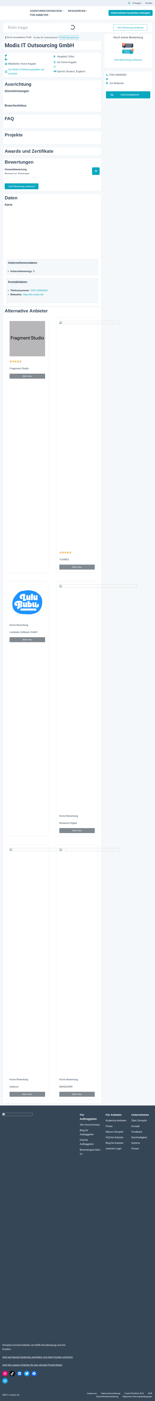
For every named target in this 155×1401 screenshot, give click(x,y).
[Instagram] (5, 1373)
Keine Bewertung (19, 625)
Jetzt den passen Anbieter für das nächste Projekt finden (32, 1365)
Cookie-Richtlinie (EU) (134, 1393)
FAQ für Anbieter (114, 1137)
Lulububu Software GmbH (23, 632)
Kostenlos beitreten (116, 1120)
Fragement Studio (19, 368)
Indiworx (14, 1086)
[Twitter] (27, 1373)
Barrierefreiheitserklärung (107, 1396)
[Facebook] (34, 1373)
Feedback (136, 1132)
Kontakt (148, 3)
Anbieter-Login (114, 1148)
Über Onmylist (139, 1120)
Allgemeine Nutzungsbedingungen (137, 1396)
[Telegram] (5, 1380)
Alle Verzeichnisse (90, 1124)
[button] (63, 10)
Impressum (92, 1393)
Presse (135, 1148)
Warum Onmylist (114, 1132)
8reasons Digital (68, 823)
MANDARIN (66, 1086)
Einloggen (136, 3)
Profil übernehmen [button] (69, 37)
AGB (150, 1393)
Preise (109, 1126)
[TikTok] (12, 1373)
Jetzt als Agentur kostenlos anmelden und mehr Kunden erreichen (37, 1357)
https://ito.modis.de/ (33, 294)
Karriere (135, 1143)
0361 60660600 (39, 290)
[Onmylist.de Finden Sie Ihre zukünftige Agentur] (13, 13)
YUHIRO (64, 559)
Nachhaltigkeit (139, 1137)
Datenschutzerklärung (110, 1393)
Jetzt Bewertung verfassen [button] (130, 27)
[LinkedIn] (19, 1373)
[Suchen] (129, 3)
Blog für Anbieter (115, 1143)
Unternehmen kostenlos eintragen (130, 13)
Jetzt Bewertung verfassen (128, 60)
